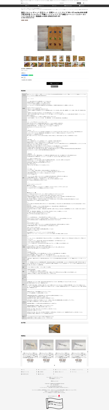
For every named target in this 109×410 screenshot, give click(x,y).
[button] (35, 38)
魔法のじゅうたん (24, 3)
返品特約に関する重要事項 (27, 79)
